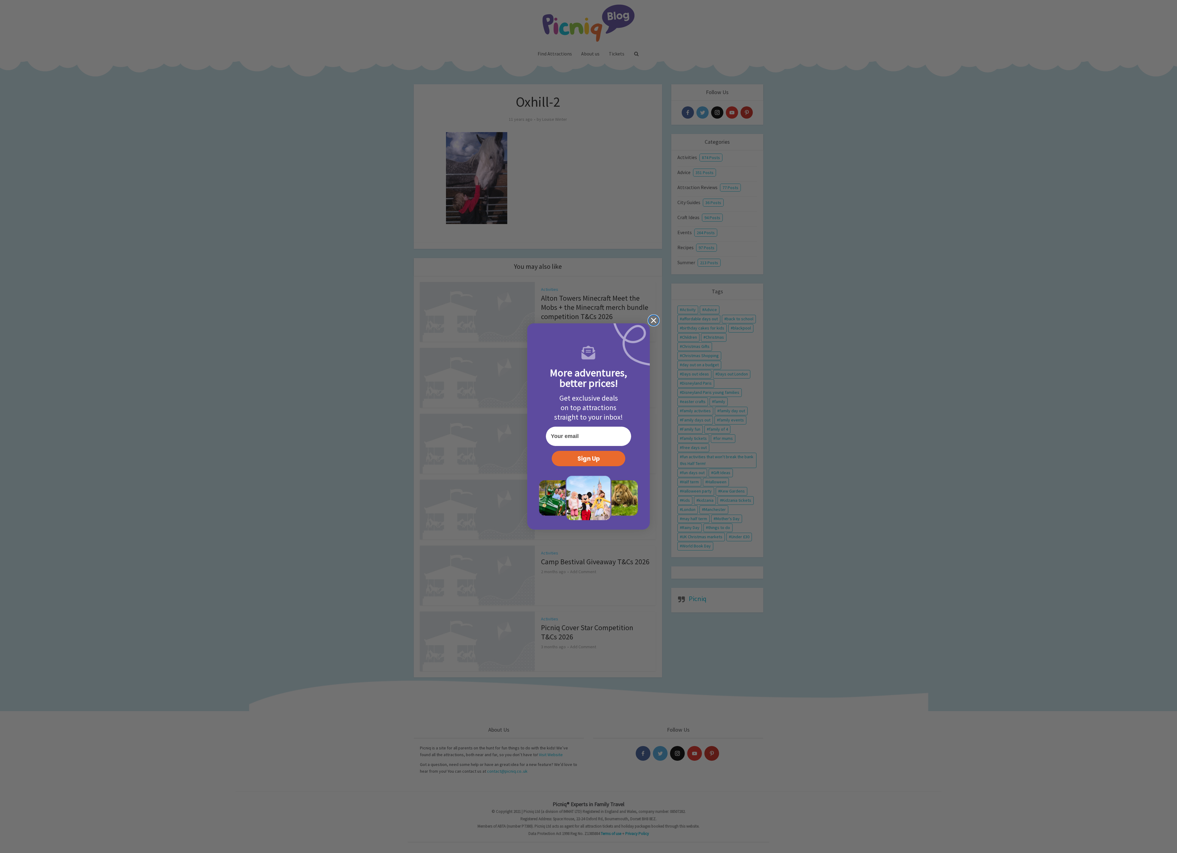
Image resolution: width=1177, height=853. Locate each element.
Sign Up (588, 459)
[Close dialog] (653, 320)
